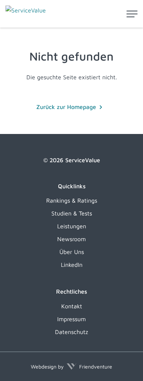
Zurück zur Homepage (66, 107)
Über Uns (71, 251)
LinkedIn (71, 264)
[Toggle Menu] (132, 14)
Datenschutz (71, 332)
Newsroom (71, 239)
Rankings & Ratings (71, 200)
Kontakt (71, 306)
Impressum (71, 319)
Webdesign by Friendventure (71, 366)
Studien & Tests (71, 213)
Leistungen (71, 226)
